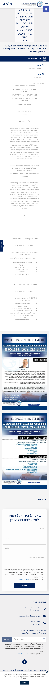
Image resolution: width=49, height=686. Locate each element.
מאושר (24, 683)
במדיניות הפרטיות (23, 579)
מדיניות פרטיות (8, 670)
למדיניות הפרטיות (31, 677)
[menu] (46, 4)
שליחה (24, 585)
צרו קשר (42, 670)
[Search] (11, 4)
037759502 (36, 624)
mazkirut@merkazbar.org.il (29, 616)
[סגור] (47, 672)
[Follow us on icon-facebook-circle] (24, 662)
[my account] (4, 4)
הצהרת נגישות (22, 670)
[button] (46, 9)
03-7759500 (35, 621)
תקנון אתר (33, 670)
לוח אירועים (2, 245)
